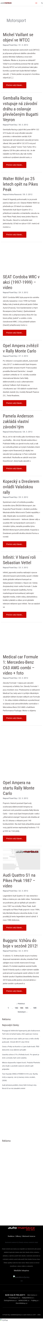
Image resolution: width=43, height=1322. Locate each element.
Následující (23, 1012)
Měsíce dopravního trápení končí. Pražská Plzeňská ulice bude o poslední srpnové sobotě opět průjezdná (21, 1066)
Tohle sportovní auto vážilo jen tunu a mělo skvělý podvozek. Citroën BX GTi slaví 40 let (20, 1040)
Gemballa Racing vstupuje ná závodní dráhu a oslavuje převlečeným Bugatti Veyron (20, 109)
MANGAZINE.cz (24, 1300)
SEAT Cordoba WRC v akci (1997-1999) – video (21, 282)
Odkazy (18, 1236)
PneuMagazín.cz (14, 1298)
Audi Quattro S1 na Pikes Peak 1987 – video (19, 881)
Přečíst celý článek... (14, 84)
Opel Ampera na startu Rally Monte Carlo (18, 788)
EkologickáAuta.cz (10, 1300)
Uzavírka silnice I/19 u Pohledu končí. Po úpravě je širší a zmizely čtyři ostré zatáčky (20, 1056)
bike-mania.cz (32, 1295)
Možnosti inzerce (28, 1236)
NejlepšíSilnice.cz (28, 1298)
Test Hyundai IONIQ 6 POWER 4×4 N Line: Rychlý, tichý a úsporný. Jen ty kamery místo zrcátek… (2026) (20, 1077)
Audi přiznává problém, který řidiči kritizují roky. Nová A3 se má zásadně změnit (19, 1086)
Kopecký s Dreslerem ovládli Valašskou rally (21, 487)
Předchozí (20, 1004)
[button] (42, 3)
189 (34, 1008)
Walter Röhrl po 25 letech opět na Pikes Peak (20, 184)
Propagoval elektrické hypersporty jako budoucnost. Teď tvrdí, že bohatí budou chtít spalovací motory (21, 1032)
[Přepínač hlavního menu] (36, 3)
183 (16, 1008)
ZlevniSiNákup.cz (21, 1303)
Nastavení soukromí (11, 1242)
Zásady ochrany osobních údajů (28, 1242)
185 (26, 1008)
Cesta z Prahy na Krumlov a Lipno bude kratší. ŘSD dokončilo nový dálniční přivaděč (20, 1048)
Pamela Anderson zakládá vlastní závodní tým (18, 421)
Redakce (11, 1236)
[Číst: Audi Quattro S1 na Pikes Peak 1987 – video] (21, 859)
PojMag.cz (34, 1300)
